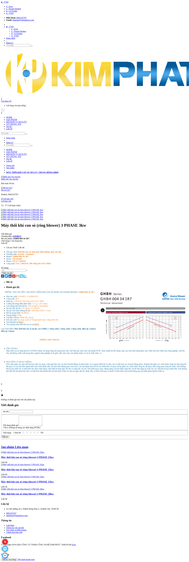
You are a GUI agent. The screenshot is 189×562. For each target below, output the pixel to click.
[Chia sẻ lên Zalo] (25, 276)
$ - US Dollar (11, 11)
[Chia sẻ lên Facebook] (2, 276)
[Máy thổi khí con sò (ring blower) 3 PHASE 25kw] (22, 452)
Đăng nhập (10, 38)
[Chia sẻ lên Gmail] (17, 276)
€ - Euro (9, 6)
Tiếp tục (5, 437)
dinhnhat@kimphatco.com (23, 20)
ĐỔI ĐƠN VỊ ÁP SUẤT (16, 122)
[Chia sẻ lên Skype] (21, 276)
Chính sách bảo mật (14, 532)
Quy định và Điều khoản (16, 530)
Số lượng (4, 268)
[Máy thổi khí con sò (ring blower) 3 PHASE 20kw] (22, 489)
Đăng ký (9, 43)
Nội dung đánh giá (10, 425)
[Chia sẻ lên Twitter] (6, 276)
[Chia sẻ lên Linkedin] (10, 276)
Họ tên (6, 411)
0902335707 (21, 18)
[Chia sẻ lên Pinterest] (13, 276)
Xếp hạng (7, 433)
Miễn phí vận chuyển (9, 179)
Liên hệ (9, 129)
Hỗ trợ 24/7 (5, 190)
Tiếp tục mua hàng (9, 560)
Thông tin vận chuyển (15, 528)
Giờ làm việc (6, 201)
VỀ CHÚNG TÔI (13, 124)
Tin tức (9, 126)
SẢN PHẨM (11, 120)
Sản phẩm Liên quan (14, 447)
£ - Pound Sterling (13, 9)
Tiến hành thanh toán (26, 559)
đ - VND (9, 13)
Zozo (74, 545)
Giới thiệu (10, 525)
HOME (9, 117)
